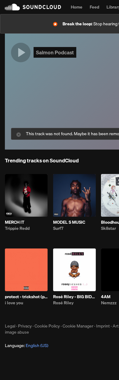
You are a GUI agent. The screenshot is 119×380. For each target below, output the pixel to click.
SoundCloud (33, 7)
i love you (14, 303)
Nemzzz (109, 303)
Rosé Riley (63, 303)
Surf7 (58, 228)
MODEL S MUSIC (69, 222)
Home (76, 7)
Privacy (25, 326)
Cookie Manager (78, 326)
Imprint (103, 326)
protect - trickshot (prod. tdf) (26, 297)
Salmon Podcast (55, 52)
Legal (10, 326)
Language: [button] (26, 345)
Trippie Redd (17, 228)
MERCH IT (14, 222)
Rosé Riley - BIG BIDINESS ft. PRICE (74, 297)
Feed (94, 7)
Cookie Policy (47, 326)
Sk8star (108, 228)
